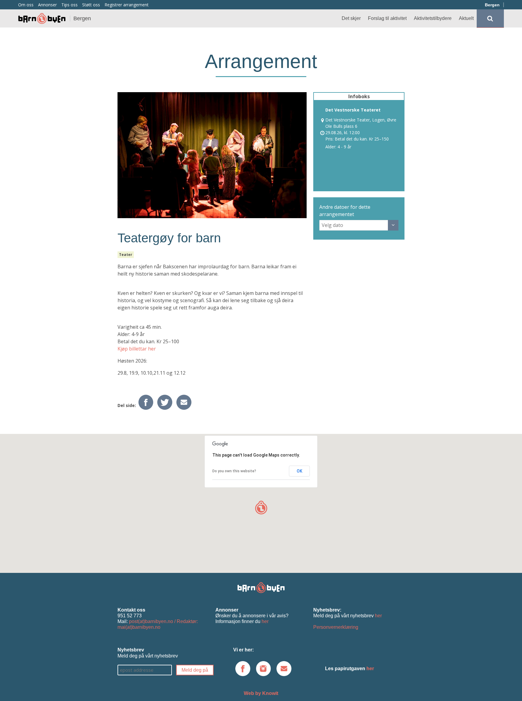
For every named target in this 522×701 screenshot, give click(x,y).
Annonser (47, 5)
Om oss (26, 5)
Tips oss (69, 5)
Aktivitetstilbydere (433, 18)
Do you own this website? (234, 471)
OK (299, 471)
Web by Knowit (261, 693)
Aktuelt (466, 18)
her (265, 621)
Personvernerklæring (335, 627)
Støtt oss (91, 5)
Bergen (492, 4)
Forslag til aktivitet (387, 18)
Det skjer (351, 18)
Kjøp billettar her (137, 348)
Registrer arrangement (127, 5)
